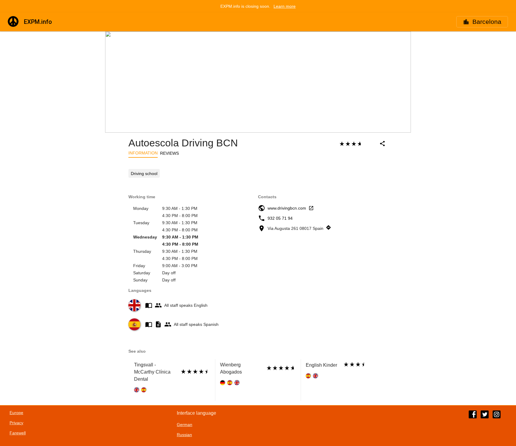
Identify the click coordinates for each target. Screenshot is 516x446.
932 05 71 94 (280, 218)
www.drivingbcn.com (287, 208)
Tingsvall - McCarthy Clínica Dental (152, 372)
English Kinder (321, 365)
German (184, 424)
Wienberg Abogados (231, 368)
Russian (184, 434)
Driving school (144, 173)
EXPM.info (38, 21)
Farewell (18, 432)
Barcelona (486, 22)
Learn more (285, 6)
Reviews (169, 153)
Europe (16, 412)
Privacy (16, 422)
